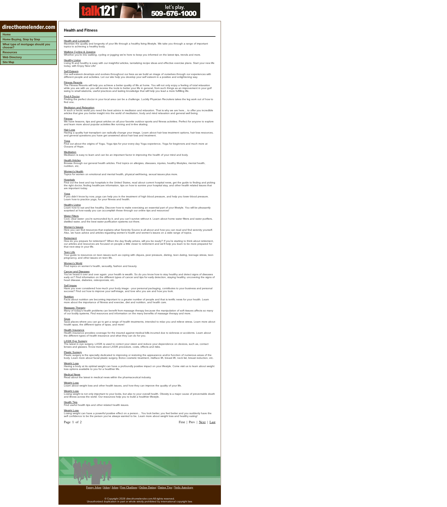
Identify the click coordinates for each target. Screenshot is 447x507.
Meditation (70, 152)
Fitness (68, 118)
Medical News (72, 374)
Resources (10, 52)
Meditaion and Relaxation (79, 107)
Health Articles (72, 160)
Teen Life (69, 252)
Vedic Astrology (183, 487)
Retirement (70, 238)
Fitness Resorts (73, 82)
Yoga (67, 140)
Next (202, 422)
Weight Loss (71, 363)
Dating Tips (165, 487)
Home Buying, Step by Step (21, 39)
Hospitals (69, 179)
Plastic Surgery (73, 352)
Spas (67, 318)
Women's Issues (73, 227)
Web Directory (12, 57)
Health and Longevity (77, 40)
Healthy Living (72, 60)
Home (7, 34)
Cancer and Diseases (77, 271)
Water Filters (71, 215)
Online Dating (147, 487)
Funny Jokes (93, 487)
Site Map (8, 62)
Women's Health (73, 171)
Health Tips (70, 402)
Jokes (106, 487)
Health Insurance (74, 330)
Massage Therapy (74, 307)
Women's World (73, 263)
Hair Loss (69, 129)
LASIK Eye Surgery (75, 341)
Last (212, 422)
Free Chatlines (128, 487)
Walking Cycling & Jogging (79, 51)
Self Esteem (71, 71)
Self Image (70, 285)
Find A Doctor (72, 96)
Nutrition (69, 296)
